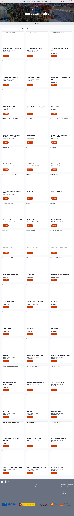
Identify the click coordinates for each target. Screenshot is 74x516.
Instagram (50, 486)
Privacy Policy (64, 491)
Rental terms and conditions (67, 484)
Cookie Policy (63, 493)
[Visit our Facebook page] (68, 512)
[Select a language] (61, 1)
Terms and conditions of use (67, 486)
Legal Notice (63, 489)
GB (63, 1)
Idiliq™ (6, 512)
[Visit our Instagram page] (70, 512)
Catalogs (37, 486)
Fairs (36, 484)
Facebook (50, 484)
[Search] (58, 1)
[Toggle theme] (66, 1)
